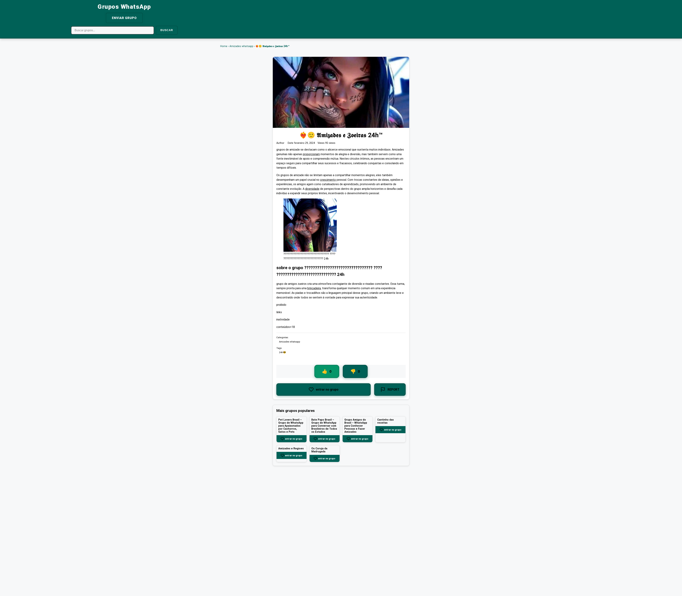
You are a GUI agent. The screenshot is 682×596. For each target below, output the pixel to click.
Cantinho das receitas (385, 421)
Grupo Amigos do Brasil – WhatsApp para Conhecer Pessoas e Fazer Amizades (355, 426)
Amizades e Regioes (291, 448)
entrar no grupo (293, 438)
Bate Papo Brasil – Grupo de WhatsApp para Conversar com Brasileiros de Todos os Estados (324, 426)
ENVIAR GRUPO (124, 18)
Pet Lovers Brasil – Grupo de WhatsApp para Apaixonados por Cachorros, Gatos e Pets (290, 426)
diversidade (312, 188)
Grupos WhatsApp (124, 6)
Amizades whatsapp (241, 46)
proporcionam (311, 154)
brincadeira (314, 288)
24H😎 (282, 352)
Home (223, 46)
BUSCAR (166, 30)
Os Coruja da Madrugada (319, 450)
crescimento (328, 179)
